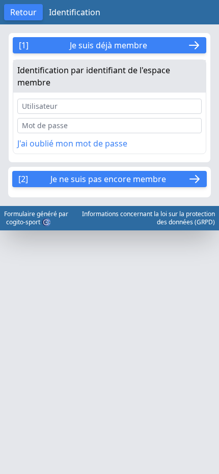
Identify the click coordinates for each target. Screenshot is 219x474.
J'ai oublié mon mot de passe (72, 143)
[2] (92, 179)
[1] (83, 45)
